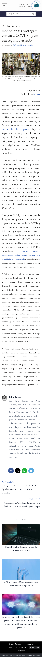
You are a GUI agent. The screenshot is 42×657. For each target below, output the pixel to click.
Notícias (30, 45)
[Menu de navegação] (4, 5)
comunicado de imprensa (15, 129)
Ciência (23, 45)
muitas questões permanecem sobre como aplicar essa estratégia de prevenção (21, 255)
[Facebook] (11, 470)
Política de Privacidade (21, 647)
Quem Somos (15, 644)
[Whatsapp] (24, 470)
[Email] (31, 470)
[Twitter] (17, 470)
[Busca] (33, 14)
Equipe (30, 644)
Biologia (16, 45)
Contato (21, 651)
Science (36, 94)
